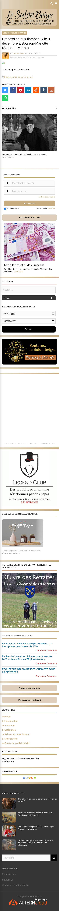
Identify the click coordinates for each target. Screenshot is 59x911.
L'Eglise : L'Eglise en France (14, 33)
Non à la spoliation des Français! (24, 265)
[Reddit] (36, 90)
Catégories (10, 730)
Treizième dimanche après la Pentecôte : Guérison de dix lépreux (35, 814)
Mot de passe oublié (47, 197)
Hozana (51, 444)
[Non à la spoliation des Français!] (29, 260)
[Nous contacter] (27, 778)
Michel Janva (19, 53)
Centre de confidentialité (17, 743)
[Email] (51, 90)
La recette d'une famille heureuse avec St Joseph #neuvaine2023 (26, 444)
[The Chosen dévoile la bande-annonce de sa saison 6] (9, 808)
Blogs (7, 716)
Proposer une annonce (29, 688)
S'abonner (7, 879)
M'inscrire (51, 208)
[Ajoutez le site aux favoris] (29, 778)
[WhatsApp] (5, 98)
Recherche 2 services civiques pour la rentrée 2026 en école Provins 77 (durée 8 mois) (27, 658)
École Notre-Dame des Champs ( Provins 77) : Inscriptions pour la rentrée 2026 (27, 645)
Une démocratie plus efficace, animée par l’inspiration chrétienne (36, 827)
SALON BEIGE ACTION (29, 217)
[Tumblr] (43, 90)
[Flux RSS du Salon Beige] (32, 778)
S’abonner (9, 725)
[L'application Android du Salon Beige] (35, 778)
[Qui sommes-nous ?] (24, 778)
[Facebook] (13, 90)
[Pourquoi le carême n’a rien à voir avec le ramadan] (29, 150)
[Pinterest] (20, 90)
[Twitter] (5, 90)
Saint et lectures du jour (16, 734)
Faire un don (11, 721)
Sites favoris (10, 739)
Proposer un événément (29, 700)
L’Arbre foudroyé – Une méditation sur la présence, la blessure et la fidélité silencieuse (35, 842)
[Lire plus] (19, 271)
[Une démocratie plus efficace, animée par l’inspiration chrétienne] (9, 835)
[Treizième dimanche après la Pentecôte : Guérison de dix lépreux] (9, 821)
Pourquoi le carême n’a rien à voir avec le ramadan (24, 154)
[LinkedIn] (28, 90)
